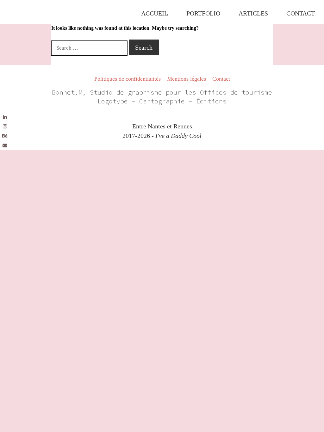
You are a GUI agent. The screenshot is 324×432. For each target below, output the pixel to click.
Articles (253, 13)
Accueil (154, 13)
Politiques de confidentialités (127, 79)
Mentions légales (186, 79)
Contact (300, 13)
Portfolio (203, 13)
